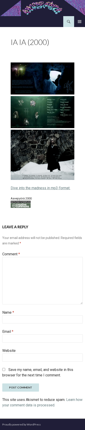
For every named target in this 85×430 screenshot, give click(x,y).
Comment (11, 254)
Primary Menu (79, 21)
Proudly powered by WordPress (21, 424)
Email (7, 331)
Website (9, 350)
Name (8, 312)
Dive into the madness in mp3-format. (40, 188)
